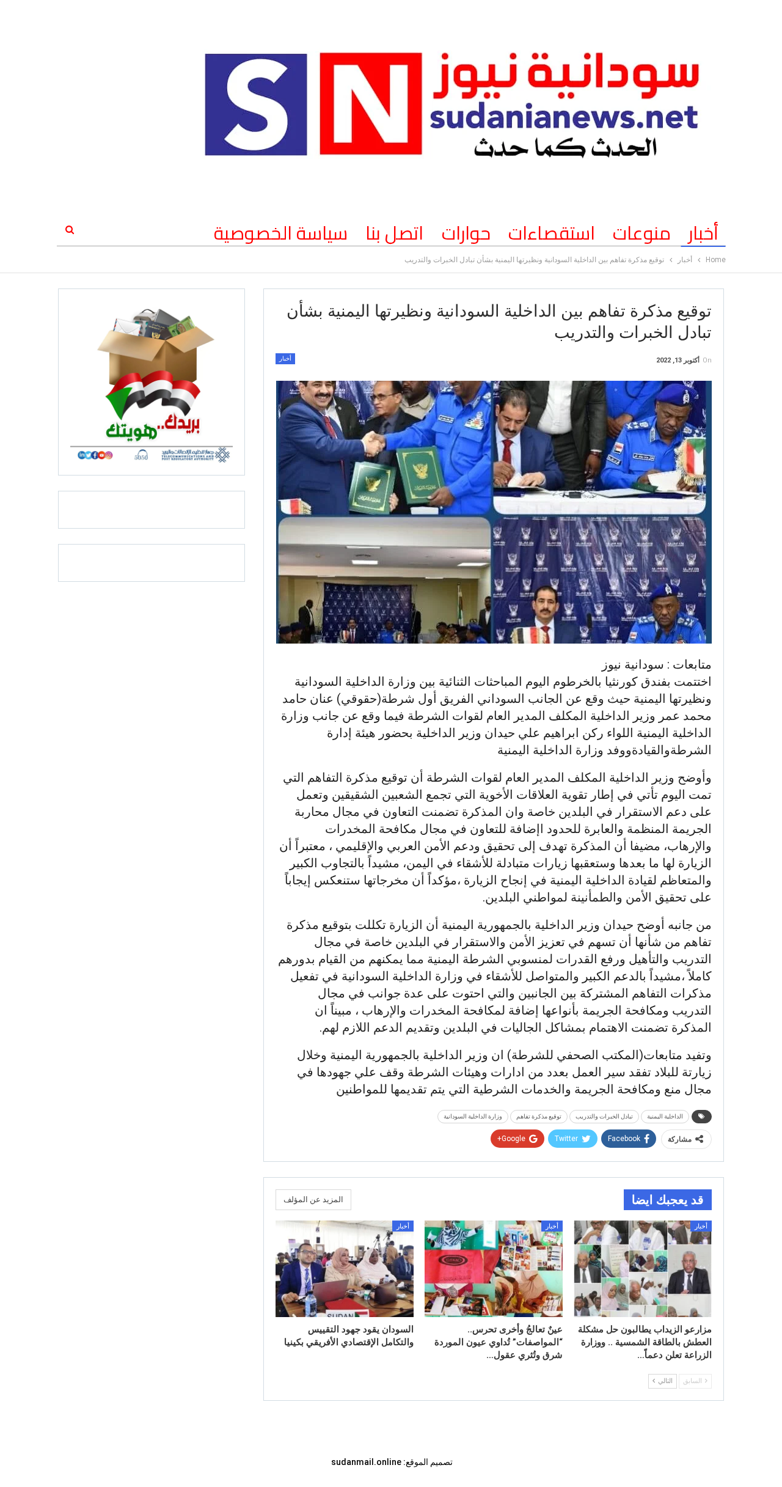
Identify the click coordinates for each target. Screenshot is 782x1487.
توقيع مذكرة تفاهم (538, 1116)
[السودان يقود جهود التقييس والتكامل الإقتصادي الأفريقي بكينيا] (345, 1269)
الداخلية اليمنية (665, 1116)
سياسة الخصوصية (281, 233)
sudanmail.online (366, 1462)
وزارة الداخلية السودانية (473, 1116)
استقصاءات (551, 233)
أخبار (703, 233)
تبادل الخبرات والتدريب (604, 1116)
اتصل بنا (394, 233)
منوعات (642, 233)
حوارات (466, 233)
